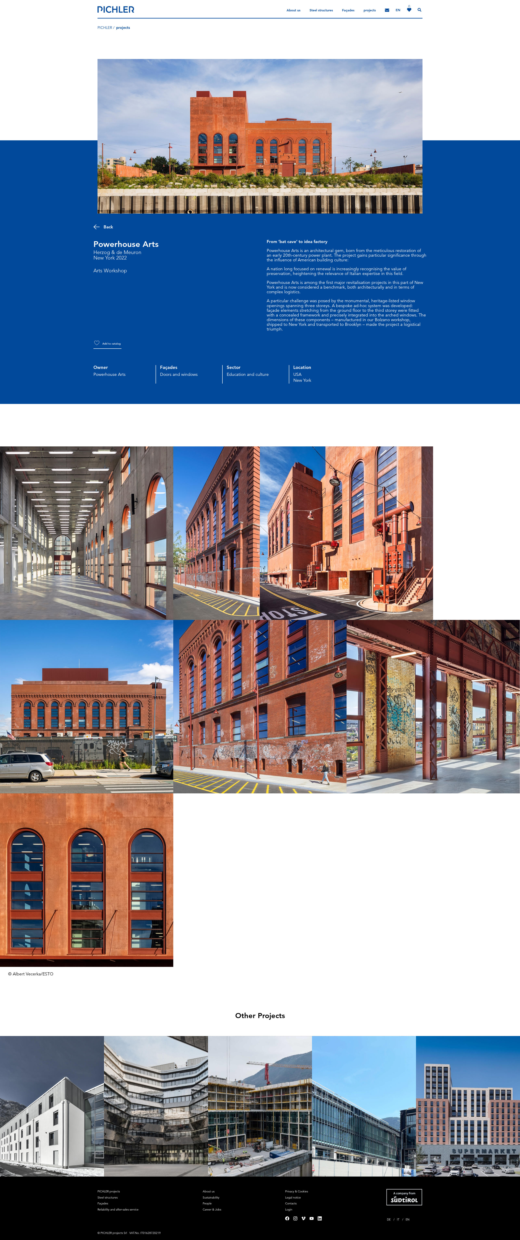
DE (389, 1219)
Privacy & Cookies (296, 1191)
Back (108, 226)
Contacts (291, 1203)
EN (408, 1219)
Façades (348, 10)
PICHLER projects (109, 1191)
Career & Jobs (212, 1209)
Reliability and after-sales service (118, 1209)
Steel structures (321, 10)
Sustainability (211, 1197)
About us (293, 10)
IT (398, 1219)
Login (288, 1209)
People (207, 1203)
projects (370, 10)
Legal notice (293, 1197)
